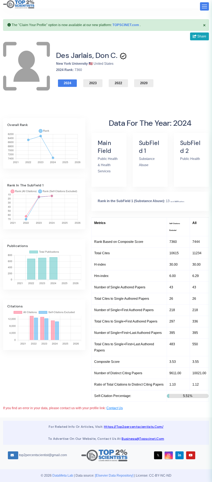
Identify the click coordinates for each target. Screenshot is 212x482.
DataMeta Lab (62, 475)
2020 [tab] (144, 83)
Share (201, 36)
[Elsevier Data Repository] (114, 475)
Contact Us (114, 408)
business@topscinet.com (143, 438)
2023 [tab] (93, 83)
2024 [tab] (67, 83)
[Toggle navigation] (204, 6)
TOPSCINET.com (125, 25)
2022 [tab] (118, 83)
